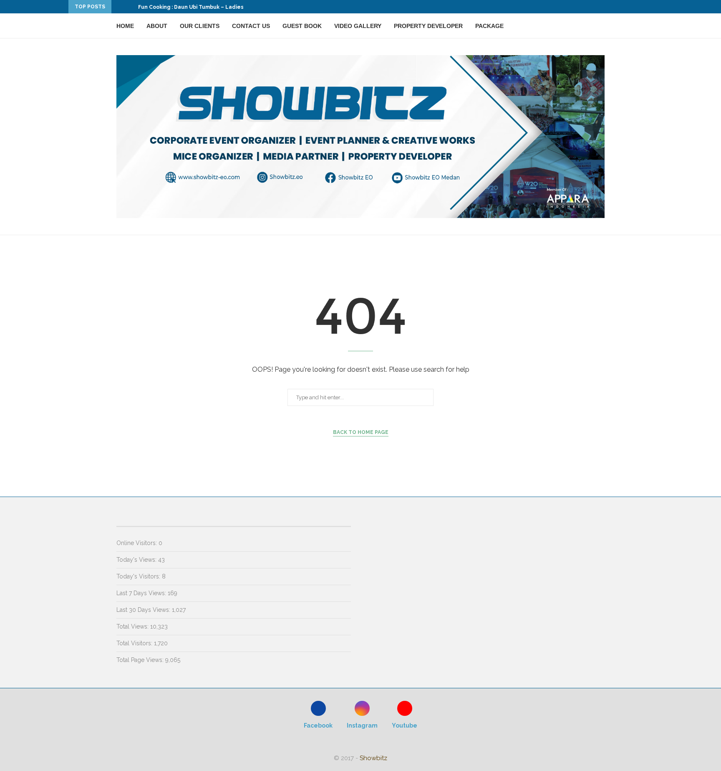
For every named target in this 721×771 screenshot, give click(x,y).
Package (489, 26)
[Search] (600, 26)
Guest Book (302, 26)
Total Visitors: (135, 643)
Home (125, 26)
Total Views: (133, 626)
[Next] (130, 6)
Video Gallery (357, 26)
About (156, 26)
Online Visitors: (137, 543)
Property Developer (428, 26)
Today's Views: (137, 559)
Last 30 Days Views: (144, 609)
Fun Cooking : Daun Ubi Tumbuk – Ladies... (192, 7)
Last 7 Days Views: (142, 593)
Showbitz (373, 758)
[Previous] (119, 6)
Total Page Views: (140, 660)
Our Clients (199, 26)
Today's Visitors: (139, 576)
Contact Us (251, 26)
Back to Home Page (360, 432)
